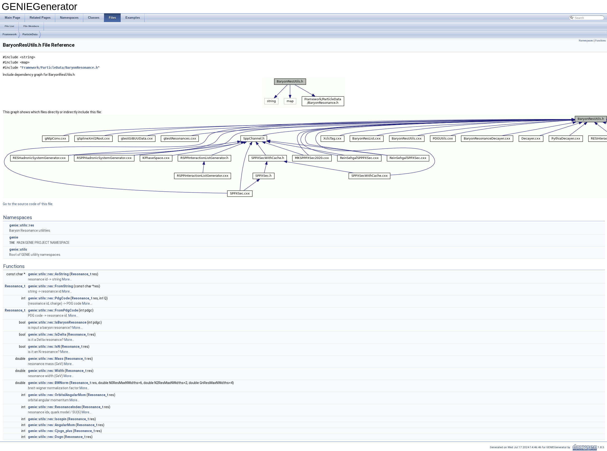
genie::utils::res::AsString (48, 274)
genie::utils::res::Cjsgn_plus (50, 431)
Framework (10, 34)
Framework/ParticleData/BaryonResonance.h (60, 67)
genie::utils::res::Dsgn (45, 437)
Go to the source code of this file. (28, 204)
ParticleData (30, 34)
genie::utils (18, 249)
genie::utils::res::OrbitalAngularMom (57, 395)
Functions (600, 40)
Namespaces (586, 40)
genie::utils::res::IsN (44, 346)
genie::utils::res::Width (46, 371)
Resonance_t (81, 274)
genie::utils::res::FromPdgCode (53, 310)
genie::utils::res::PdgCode (49, 298)
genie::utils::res (21, 225)
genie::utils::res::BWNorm (48, 383)
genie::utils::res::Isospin (47, 419)
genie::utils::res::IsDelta (47, 334)
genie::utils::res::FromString (50, 286)
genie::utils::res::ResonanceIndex (54, 407)
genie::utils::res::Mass (45, 359)
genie (13, 237)
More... (67, 279)
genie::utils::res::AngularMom (51, 425)
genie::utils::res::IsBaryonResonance (57, 322)
